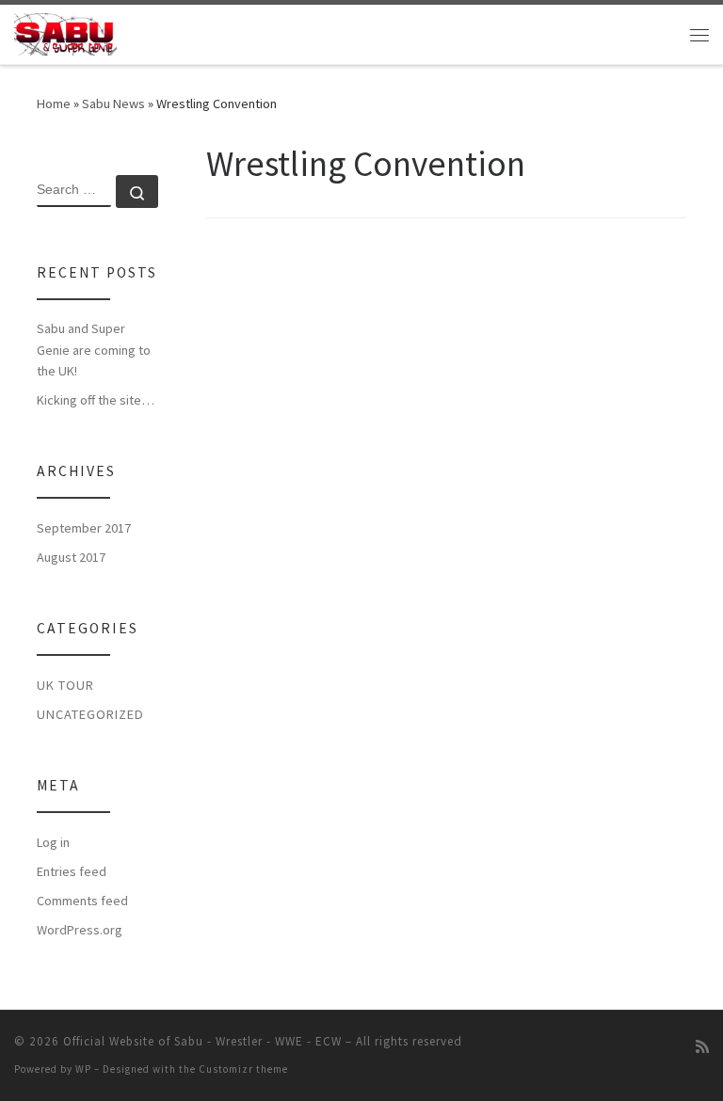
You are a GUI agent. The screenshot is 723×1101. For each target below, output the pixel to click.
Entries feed (71, 871)
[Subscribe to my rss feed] (702, 1047)
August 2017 (71, 557)
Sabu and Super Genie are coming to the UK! (94, 349)
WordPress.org (79, 929)
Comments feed (82, 900)
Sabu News (113, 103)
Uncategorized (90, 714)
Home (54, 103)
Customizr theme (243, 1069)
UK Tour (65, 685)
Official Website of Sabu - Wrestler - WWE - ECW (202, 1041)
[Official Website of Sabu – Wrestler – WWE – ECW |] (65, 32)
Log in (53, 842)
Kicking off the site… (95, 399)
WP (83, 1069)
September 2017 (84, 527)
